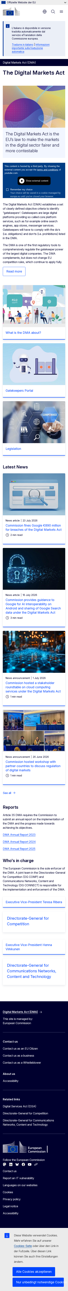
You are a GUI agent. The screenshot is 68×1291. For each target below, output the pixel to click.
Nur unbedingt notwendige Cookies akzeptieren (40, 1282)
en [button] (44, 11)
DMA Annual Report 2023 (19, 834)
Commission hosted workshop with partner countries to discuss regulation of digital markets (33, 766)
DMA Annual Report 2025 (19, 848)
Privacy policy (12, 1199)
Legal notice (10, 1206)
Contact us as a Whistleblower (22, 1062)
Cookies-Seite (23, 1246)
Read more (14, 271)
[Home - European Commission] (11, 11)
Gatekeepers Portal (19, 390)
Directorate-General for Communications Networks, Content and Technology (31, 971)
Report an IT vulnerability (18, 1178)
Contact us (10, 1171)
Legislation (13, 449)
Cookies (8, 1192)
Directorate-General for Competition (25, 1113)
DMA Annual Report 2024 (19, 841)
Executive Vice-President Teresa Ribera (34, 902)
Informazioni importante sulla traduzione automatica (31, 48)
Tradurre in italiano (22, 44)
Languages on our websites (20, 1185)
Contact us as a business (18, 1055)
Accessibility (10, 1081)
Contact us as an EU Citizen (20, 1048)
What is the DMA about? (23, 332)
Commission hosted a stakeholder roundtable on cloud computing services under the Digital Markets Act (33, 687)
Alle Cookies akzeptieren (34, 1271)
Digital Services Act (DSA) (19, 1106)
